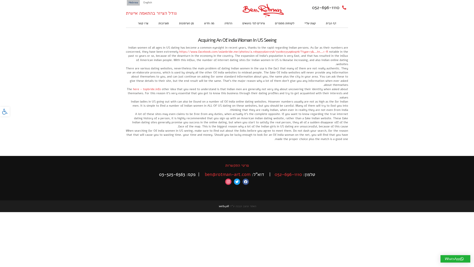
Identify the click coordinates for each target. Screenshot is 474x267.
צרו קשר (143, 23)
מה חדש (209, 23)
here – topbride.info (147, 89)
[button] (5, 111)
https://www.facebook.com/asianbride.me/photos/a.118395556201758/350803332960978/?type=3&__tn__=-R (253, 52)
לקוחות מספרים (284, 23)
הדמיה (228, 23)
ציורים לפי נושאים (253, 23)
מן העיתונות (186, 23)
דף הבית (331, 23)
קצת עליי (310, 23)
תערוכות (163, 23)
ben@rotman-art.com (228, 174)
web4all (224, 206)
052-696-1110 (325, 7)
